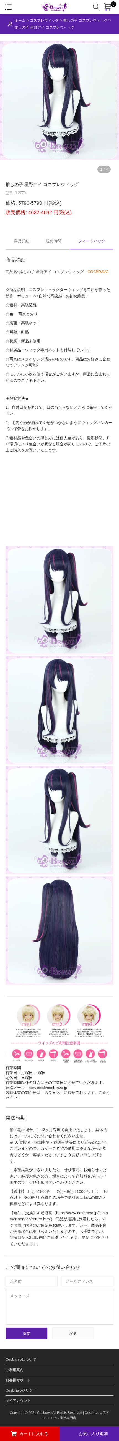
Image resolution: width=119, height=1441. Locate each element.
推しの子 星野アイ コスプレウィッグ (44, 27)
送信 (26, 1333)
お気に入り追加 (93, 1433)
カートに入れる (33, 1433)
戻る (73, 1333)
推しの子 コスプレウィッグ (85, 20)
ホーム (20, 20)
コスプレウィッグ (44, 20)
